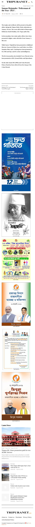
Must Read (13, 463)
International (13, 474)
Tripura (3, 5)
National (12, 484)
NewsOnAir (13, 487)
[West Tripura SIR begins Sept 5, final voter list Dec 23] (5, 467)
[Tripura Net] (3, 14)
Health (3, 448)
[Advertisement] (17, 111)
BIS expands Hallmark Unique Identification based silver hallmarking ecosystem (19, 497)
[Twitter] (12, 79)
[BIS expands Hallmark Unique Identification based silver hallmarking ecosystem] (5, 497)
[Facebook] (8, 79)
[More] (31, 19)
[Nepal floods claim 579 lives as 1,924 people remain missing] (5, 477)
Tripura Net (8, 13)
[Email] (20, 79)
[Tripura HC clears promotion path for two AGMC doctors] (16, 436)
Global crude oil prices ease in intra (20, 486)
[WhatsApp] (16, 79)
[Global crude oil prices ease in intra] (5, 487)
